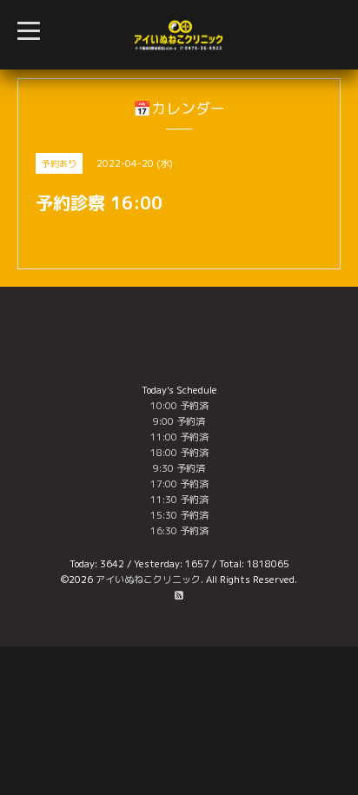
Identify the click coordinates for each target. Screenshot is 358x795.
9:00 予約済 (179, 421)
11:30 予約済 (179, 500)
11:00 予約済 (179, 437)
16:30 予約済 (179, 531)
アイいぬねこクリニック (148, 579)
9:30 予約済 (179, 468)
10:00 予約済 (179, 406)
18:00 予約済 (179, 453)
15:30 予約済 (179, 515)
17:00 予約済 (179, 484)
